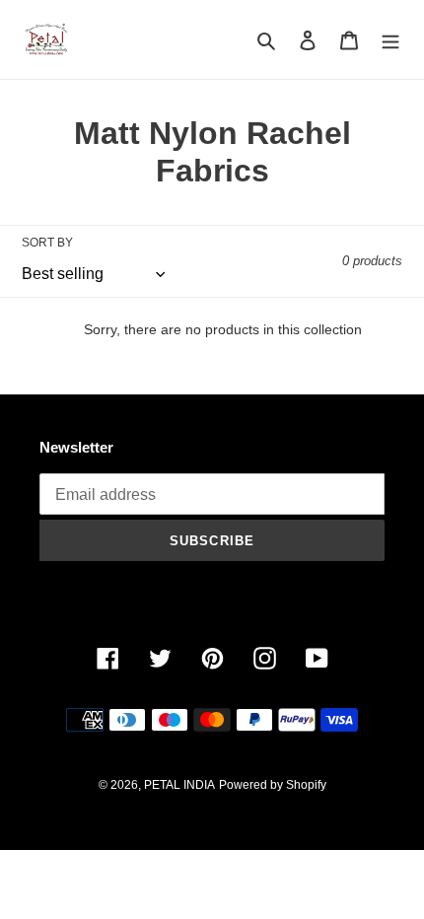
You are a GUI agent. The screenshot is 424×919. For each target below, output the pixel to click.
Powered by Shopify (272, 785)
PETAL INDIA (179, 785)
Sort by (47, 242)
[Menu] (390, 40)
